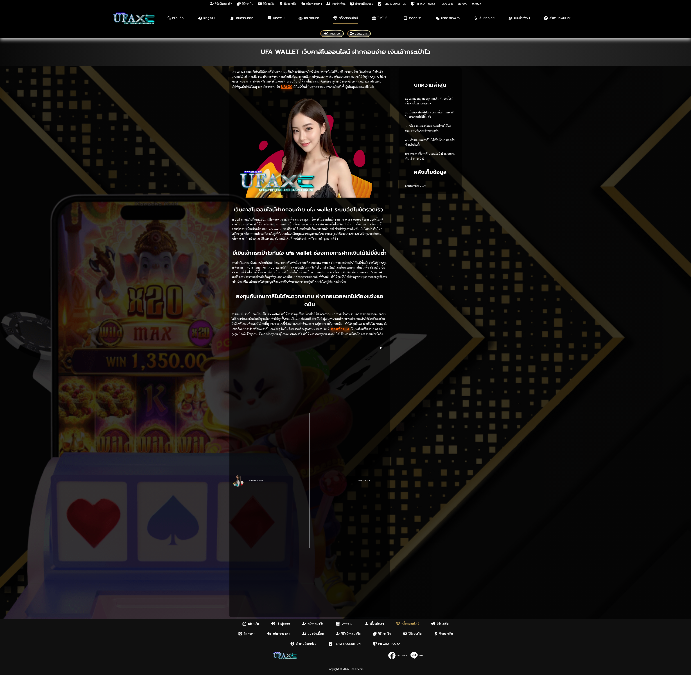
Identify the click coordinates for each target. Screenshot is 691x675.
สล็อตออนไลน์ (348, 17)
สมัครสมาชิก (244, 17)
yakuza (476, 3)
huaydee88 (446, 3)
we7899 (462, 3)
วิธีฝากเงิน (247, 3)
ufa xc (286, 86)
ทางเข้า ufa (340, 329)
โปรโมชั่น (383, 17)
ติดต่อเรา (415, 17)
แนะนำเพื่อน (339, 3)
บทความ (278, 17)
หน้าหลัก (178, 17)
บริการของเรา (314, 3)
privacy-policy (425, 3)
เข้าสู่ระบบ (209, 17)
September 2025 (415, 185)
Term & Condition (394, 3)
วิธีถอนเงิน (268, 3)
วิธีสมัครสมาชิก (223, 3)
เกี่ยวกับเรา (311, 17)
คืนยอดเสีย (290, 3)
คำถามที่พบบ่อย (364, 3)
